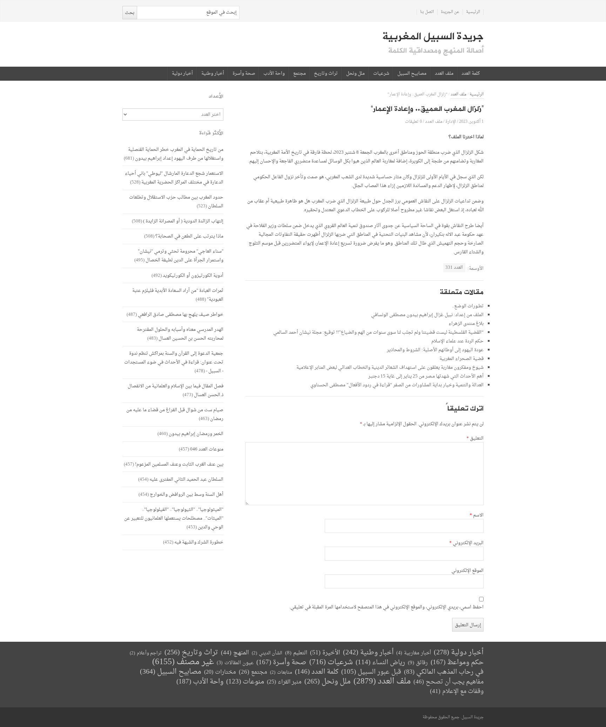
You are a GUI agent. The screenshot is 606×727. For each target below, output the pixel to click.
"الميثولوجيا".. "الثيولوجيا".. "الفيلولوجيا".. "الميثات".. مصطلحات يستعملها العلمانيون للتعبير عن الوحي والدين (173, 518)
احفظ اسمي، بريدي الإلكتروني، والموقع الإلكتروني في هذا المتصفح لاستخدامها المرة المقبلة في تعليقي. (386, 607)
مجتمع (299, 73)
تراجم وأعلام (146, 653)
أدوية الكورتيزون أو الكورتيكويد (193, 275)
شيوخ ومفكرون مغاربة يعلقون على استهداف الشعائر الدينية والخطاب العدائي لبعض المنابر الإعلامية (390, 367)
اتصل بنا (427, 12)
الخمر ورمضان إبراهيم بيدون (196, 433)
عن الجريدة (450, 12)
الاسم (477, 515)
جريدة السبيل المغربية (433, 36)
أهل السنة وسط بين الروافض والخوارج (186, 494)
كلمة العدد (471, 73)
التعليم (296, 653)
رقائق (418, 663)
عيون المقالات (235, 663)
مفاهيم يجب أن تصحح (448, 682)
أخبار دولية (182, 73)
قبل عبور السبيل (371, 672)
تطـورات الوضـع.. (468, 306)
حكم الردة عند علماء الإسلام (457, 341)
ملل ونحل (355, 73)
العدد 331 (454, 267)
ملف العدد (444, 73)
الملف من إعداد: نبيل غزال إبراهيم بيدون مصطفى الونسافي (427, 315)
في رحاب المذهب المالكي (444, 672)
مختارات (220, 672)
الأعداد (216, 96)
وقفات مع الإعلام (457, 691)
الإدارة (450, 122)
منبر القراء (284, 682)
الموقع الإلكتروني (467, 570)
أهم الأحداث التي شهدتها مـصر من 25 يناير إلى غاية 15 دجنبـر (426, 376)
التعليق (475, 438)
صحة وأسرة (244, 73)
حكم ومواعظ (457, 662)
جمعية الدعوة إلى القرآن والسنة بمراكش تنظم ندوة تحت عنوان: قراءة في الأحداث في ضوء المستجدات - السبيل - (173, 362)
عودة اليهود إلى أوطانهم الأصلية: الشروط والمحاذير (435, 350)
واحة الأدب (274, 73)
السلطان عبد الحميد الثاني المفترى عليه (186, 479)
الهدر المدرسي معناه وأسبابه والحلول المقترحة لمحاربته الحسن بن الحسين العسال (180, 334)
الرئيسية (473, 12)
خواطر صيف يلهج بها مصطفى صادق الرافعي (180, 314)
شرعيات (381, 73)
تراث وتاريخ (326, 73)
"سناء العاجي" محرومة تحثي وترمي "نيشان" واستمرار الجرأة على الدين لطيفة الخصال (180, 256)
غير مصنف (183, 662)
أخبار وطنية (212, 73)
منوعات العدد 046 (206, 449)
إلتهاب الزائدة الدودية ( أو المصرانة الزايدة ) (183, 221)
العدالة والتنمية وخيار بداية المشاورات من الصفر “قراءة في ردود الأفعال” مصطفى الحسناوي (397, 385)
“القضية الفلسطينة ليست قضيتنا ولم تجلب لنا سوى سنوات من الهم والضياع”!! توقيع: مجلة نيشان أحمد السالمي (378, 332)
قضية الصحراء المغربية (461, 358)
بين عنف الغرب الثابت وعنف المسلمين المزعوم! (179, 464)
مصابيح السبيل (411, 73)
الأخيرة (325, 652)
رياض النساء (380, 662)
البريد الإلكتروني (466, 543)
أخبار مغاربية (413, 653)
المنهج (235, 652)
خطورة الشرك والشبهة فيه (198, 542)
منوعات (245, 682)
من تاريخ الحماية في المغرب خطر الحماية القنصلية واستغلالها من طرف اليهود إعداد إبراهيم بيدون (175, 154)
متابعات (281, 672)
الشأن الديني (267, 653)
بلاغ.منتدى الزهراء (466, 323)
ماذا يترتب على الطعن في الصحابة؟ (189, 236)
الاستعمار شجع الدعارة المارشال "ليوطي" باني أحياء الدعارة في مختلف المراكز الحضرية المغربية (174, 178)
